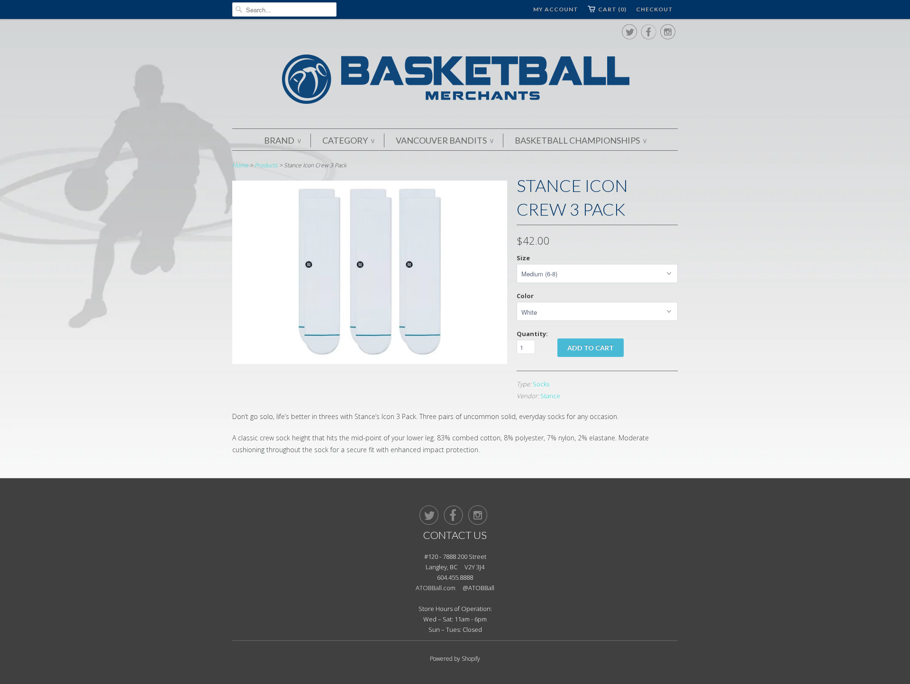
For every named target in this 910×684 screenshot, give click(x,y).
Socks (541, 384)
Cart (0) (612, 9)
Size (523, 258)
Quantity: (532, 333)
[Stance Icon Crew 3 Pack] (369, 361)
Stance (550, 396)
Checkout (654, 9)
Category (348, 140)
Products (266, 165)
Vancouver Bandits (444, 140)
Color (525, 296)
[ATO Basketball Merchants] (455, 81)
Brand (282, 140)
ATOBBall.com (435, 588)
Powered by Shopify (455, 659)
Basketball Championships (580, 140)
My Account (555, 9)
